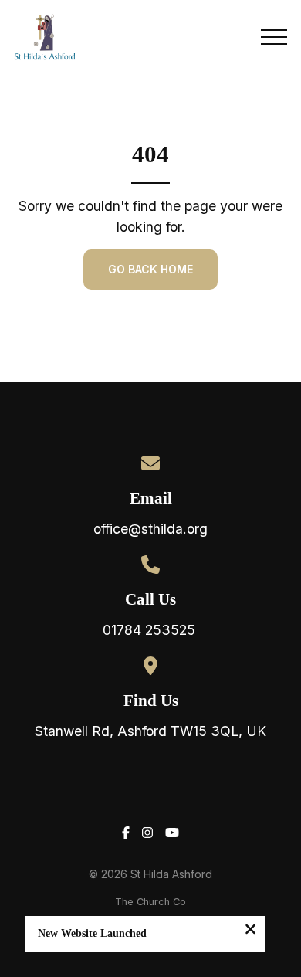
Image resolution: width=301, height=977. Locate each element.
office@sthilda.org (150, 529)
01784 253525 (151, 630)
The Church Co (150, 901)
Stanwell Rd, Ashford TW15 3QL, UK (150, 731)
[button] (274, 37)
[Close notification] (250, 930)
